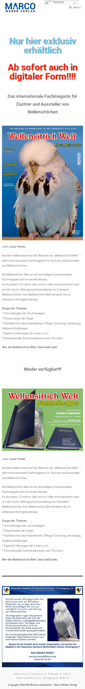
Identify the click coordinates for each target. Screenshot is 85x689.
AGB (65, 674)
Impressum (37, 674)
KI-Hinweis (53, 674)
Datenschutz (20, 674)
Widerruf (64, 677)
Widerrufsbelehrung (27, 677)
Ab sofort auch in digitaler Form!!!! (42, 72)
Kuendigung (48, 677)
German (58, 2)
